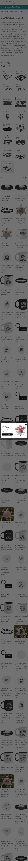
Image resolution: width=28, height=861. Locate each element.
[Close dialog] (26, 424)
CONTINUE (7, 434)
